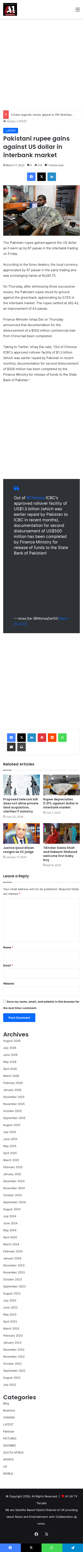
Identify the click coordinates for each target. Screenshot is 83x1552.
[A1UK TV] (10, 9)
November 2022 (14, 1356)
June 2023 (10, 1307)
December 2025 (13, 1097)
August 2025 (11, 1125)
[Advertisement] (41, 64)
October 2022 (12, 1363)
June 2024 (10, 1223)
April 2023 (10, 1321)
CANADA (9, 1417)
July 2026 (9, 1047)
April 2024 (10, 1237)
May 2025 (9, 1146)
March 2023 (11, 1328)
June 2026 (10, 1054)
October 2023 (12, 1279)
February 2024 (13, 1251)
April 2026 (10, 1068)
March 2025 (11, 1160)
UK (5, 1466)
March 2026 (11, 1075)
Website (8, 983)
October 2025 (12, 1111)
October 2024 (12, 1195)
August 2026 (11, 1040)
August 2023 (11, 1293)
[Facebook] (11, 737)
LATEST (22, 121)
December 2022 (13, 1349)
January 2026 (12, 1090)
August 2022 (11, 1377)
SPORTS (8, 1459)
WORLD (8, 1473)
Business (9, 1410)
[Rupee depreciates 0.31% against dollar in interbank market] (61, 785)
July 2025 (9, 1132)
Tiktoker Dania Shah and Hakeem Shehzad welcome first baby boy (60, 854)
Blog (6, 1403)
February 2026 (13, 1083)
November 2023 (14, 1272)
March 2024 (11, 1244)
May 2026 (9, 1061)
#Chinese (36, 497)
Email (8, 965)
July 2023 (9, 1300)
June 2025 (10, 1139)
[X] (21, 737)
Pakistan (8, 1431)
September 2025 (14, 1118)
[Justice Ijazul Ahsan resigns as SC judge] (21, 833)
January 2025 (12, 1174)
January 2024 (12, 1258)
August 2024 (11, 1209)
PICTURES (9, 1438)
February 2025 (13, 1167)
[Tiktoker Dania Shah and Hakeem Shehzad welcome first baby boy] (61, 833)
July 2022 (9, 1384)
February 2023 (13, 1335)
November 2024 (14, 1188)
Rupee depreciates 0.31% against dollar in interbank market (60, 803)
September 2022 (14, 1370)
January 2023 (12, 1342)
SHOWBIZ (9, 1445)
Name (8, 947)
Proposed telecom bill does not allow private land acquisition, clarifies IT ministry (21, 805)
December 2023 (13, 1265)
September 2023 (14, 1286)
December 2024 (13, 1181)
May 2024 (9, 1230)
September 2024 (14, 1202)
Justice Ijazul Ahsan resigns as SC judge (18, 850)
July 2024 (9, 1216)
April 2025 (10, 1153)
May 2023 (9, 1314)
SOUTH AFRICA (13, 1452)
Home (10, 121)
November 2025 (14, 1104)
